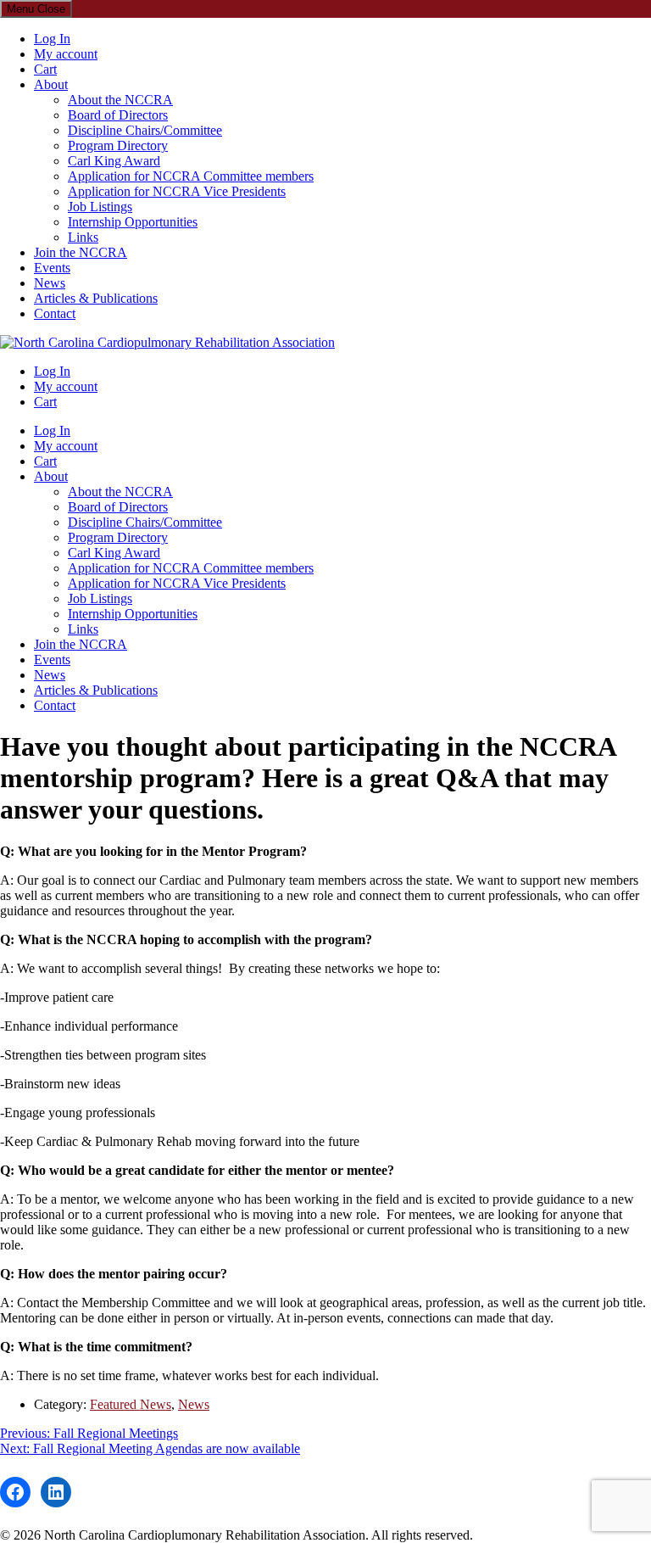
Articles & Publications (96, 298)
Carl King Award (114, 161)
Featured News (130, 1404)
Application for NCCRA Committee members (191, 176)
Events (52, 267)
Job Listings (100, 206)
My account (65, 54)
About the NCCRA (120, 99)
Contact (54, 313)
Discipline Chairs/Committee (145, 130)
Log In (52, 38)
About (51, 84)
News (49, 283)
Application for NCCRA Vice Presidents (177, 191)
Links (83, 237)
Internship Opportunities (133, 222)
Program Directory (118, 145)
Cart (45, 69)
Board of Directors (118, 115)
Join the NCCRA (80, 252)
